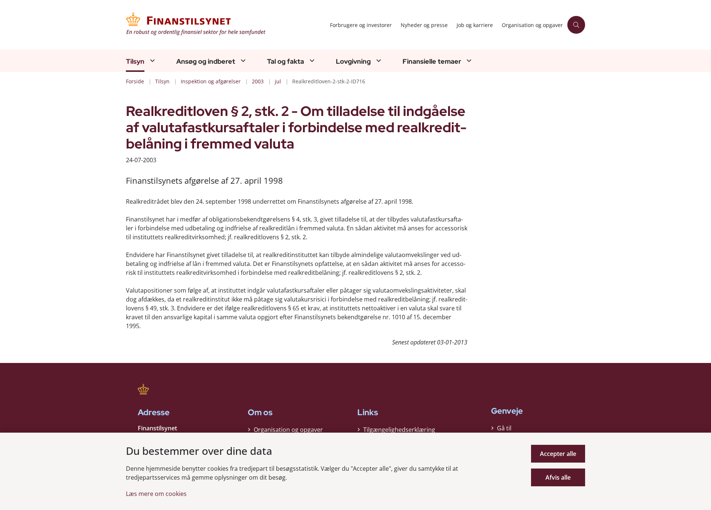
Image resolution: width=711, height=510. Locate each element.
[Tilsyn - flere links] (151, 60)
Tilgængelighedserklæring (399, 430)
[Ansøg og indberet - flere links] (242, 60)
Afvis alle (558, 477)
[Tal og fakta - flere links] (311, 60)
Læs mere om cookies (156, 494)
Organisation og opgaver (288, 430)
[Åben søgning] (576, 25)
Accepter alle (558, 454)
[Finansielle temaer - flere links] (468, 60)
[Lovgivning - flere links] (378, 60)
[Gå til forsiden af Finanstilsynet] (226, 25)
